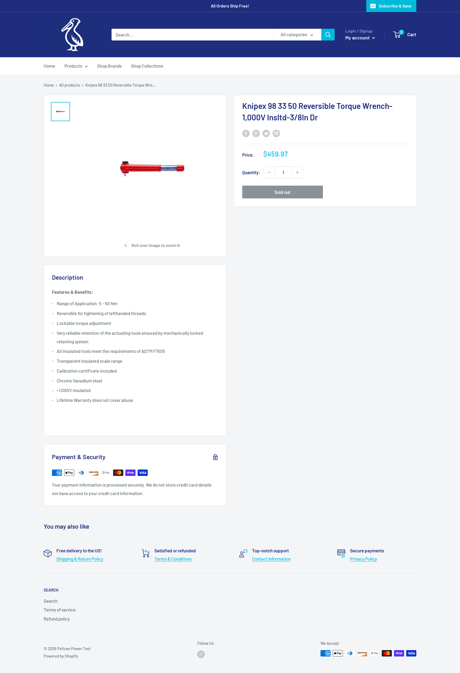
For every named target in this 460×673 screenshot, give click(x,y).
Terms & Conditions (173, 558)
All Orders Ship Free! (230, 5)
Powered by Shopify (61, 656)
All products (69, 85)
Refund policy (57, 618)
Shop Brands (109, 65)
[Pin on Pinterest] (256, 133)
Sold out (282, 192)
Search (51, 600)
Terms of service (60, 609)
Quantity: (251, 172)
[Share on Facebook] (246, 133)
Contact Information (271, 558)
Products (73, 65)
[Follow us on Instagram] (201, 654)
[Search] (328, 34)
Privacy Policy (363, 558)
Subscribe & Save (395, 5)
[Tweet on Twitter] (266, 133)
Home (49, 65)
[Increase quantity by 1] (297, 172)
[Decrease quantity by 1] (269, 172)
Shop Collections (147, 65)
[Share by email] (276, 133)
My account (358, 37)
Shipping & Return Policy (79, 558)
